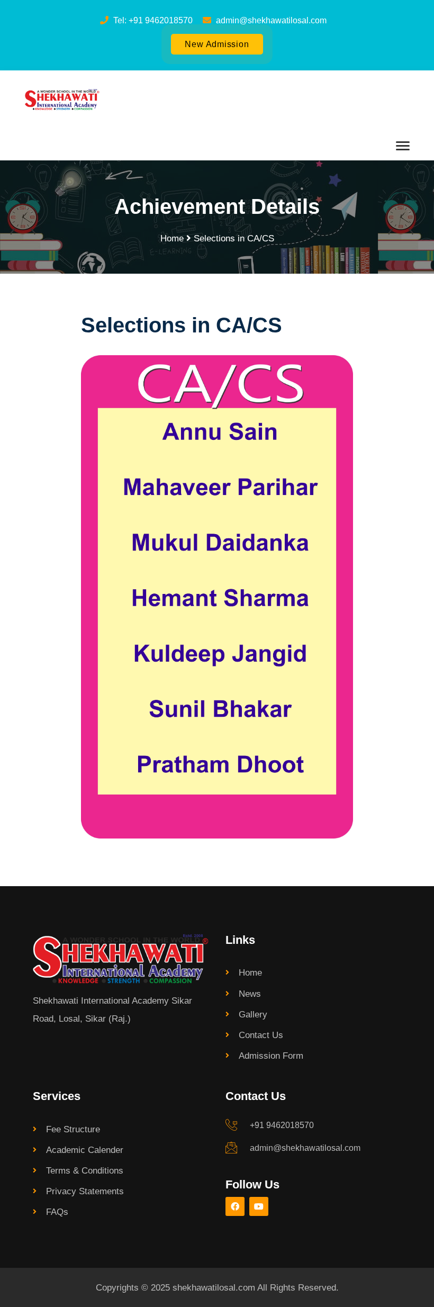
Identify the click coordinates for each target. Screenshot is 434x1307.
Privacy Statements (85, 1191)
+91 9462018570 (282, 1125)
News (250, 993)
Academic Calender (84, 1149)
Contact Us (261, 1035)
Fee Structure (73, 1129)
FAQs (57, 1211)
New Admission (217, 44)
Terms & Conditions (84, 1170)
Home (172, 238)
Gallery (253, 1014)
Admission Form (271, 1055)
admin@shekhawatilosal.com (305, 1147)
